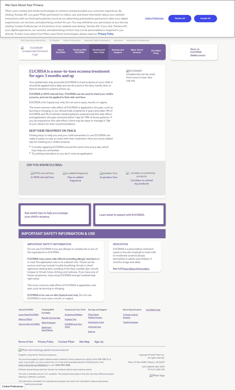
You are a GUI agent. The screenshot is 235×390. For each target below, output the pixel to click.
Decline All (180, 18)
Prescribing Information (135, 268)
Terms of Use (25, 342)
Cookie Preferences (12, 386)
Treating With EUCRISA (80, 51)
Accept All (205, 18)
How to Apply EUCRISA (29, 324)
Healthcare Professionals (137, 40)
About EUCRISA (61, 51)
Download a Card (96, 322)
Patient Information (72, 40)
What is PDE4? (25, 319)
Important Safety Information (97, 40)
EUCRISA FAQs (156, 52)
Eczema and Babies (73, 314)
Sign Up (91, 331)
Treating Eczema (130, 322)
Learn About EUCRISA (29, 314)
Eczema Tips (70, 319)
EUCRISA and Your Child (73, 326)
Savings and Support (118, 51)
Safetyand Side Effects (47, 329)
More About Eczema (137, 51)
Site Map (84, 342)
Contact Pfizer (66, 342)
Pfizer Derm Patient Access (95, 316)
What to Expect (48, 322)
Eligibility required (197, 55)
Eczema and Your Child (99, 51)
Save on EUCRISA (196, 51)
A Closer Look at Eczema (130, 316)
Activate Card (94, 327)
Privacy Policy (45, 342)
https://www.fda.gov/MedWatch (33, 365)
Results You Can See (51, 318)
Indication (118, 40)
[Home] (35, 52)
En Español (54, 40)
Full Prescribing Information (33, 40)
